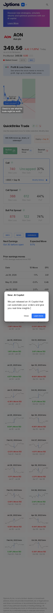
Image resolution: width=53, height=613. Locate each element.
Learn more (38, 317)
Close (26, 317)
